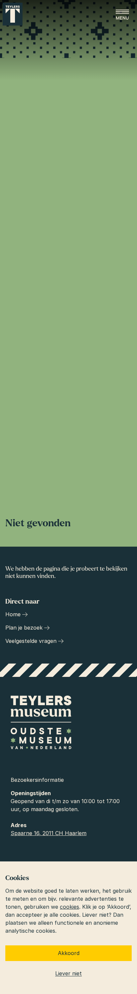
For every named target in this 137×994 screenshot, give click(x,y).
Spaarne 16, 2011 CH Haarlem (48, 833)
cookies (69, 906)
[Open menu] (122, 14)
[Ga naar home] (13, 14)
